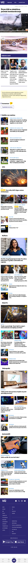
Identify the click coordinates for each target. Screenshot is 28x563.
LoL (2, 340)
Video (13, 507)
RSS (13, 531)
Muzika (10, 293)
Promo (10, 284)
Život (3, 513)
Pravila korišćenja (16, 525)
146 (6, 118)
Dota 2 (2, 324)
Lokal (3, 530)
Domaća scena (17, 340)
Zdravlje (4, 515)
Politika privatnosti (17, 527)
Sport (3, 509)
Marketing (14, 521)
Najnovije (9, 2)
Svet (2, 188)
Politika (11, 216)
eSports (4, 523)
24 (6, 138)
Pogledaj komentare (7, 107)
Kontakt (14, 533)
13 (6, 148)
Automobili (5, 528)
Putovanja (5, 517)
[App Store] (19, 542)
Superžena (5, 521)
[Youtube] (25, 501)
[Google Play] (8, 542)
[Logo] (2, 2)
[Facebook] (16, 501)
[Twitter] (19, 501)
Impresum (14, 523)
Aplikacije (14, 529)
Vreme (13, 513)
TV (12, 509)
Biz (3, 511)
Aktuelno (11, 349)
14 (25, 170)
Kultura (4, 519)
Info (3, 507)
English (14, 511)
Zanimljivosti (4, 470)
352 (6, 157)
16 (6, 488)
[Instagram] (22, 501)
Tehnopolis (5, 526)
